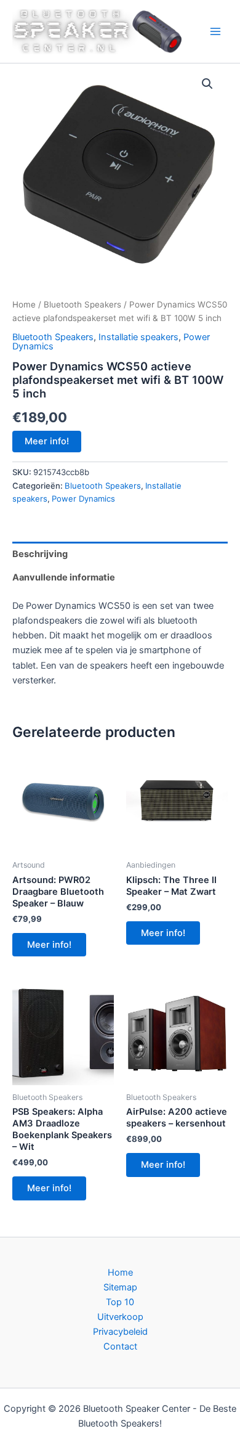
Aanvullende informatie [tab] (63, 577)
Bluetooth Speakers (82, 304)
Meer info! (47, 441)
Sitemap (120, 1287)
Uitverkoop (120, 1316)
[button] (207, 84)
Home (24, 304)
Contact (120, 1346)
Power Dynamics (83, 498)
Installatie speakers (138, 337)
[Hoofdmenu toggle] (215, 31)
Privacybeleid (120, 1331)
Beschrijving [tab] (40, 554)
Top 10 (120, 1302)
